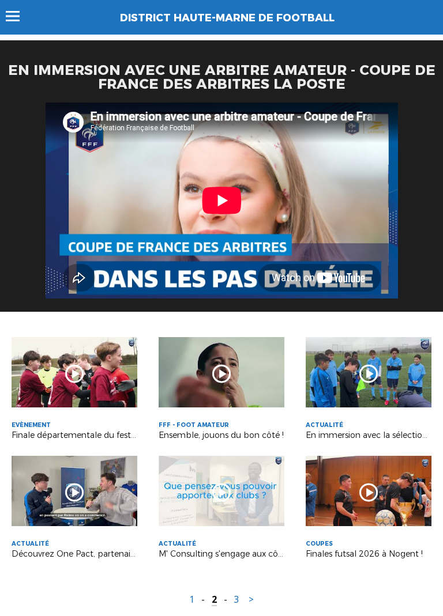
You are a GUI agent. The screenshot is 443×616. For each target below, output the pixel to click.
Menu (18, 16)
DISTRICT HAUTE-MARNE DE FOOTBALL (227, 18)
